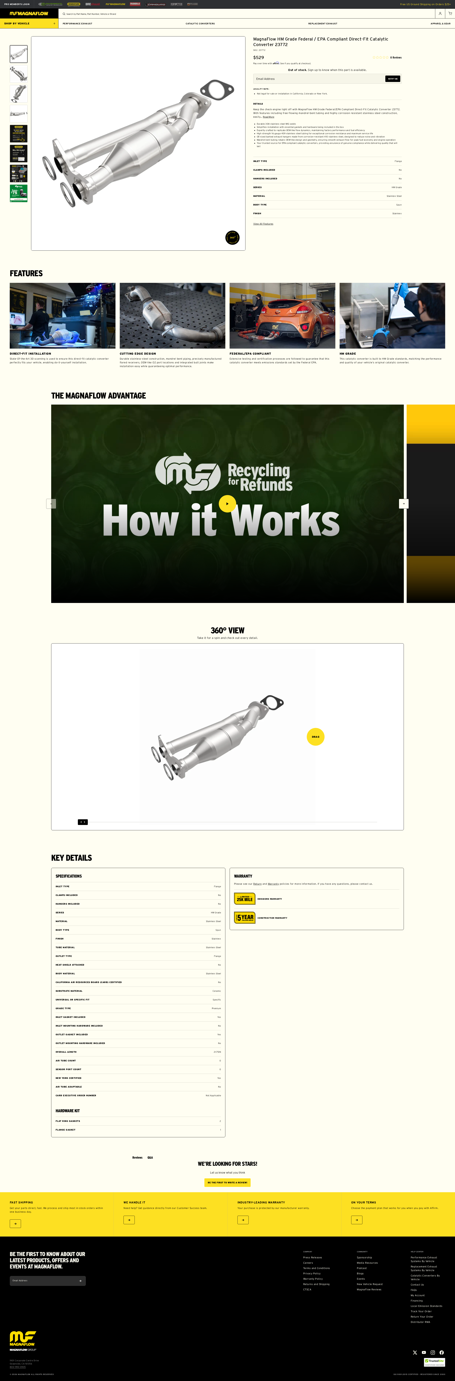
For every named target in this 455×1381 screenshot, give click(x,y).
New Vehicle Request (370, 1284)
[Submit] (80, 1281)
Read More (268, 117)
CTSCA (307, 1289)
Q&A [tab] (150, 1157)
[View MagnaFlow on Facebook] (441, 1352)
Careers (308, 1262)
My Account (418, 1295)
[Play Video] (227, 504)
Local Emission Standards (427, 1306)
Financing (417, 1300)
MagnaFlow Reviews (369, 1289)
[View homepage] (29, 13)
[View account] (440, 13)
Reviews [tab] (137, 1157)
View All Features (263, 223)
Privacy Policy (312, 1273)
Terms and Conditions (316, 1268)
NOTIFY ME (393, 79)
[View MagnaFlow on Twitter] (415, 1352)
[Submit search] (64, 14)
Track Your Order (421, 1311)
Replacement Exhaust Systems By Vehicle (424, 1268)
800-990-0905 (18, 1367)
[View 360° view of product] (232, 238)
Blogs (360, 1273)
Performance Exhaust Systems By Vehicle (424, 1259)
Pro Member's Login (17, 4)
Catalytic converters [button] (200, 23)
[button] (450, 13)
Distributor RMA (420, 1322)
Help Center (417, 1252)
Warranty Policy (313, 1278)
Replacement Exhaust (322, 23)
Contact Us (417, 1284)
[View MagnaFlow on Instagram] (432, 1352)
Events (361, 1278)
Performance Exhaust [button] (77, 23)
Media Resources (367, 1262)
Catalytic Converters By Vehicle (425, 1277)
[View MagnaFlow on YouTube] (423, 1352)
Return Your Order (422, 1316)
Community (362, 1252)
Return (257, 883)
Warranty (273, 883)
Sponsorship (364, 1257)
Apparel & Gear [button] (441, 23)
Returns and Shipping (316, 1284)
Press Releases (312, 1257)
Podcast (362, 1268)
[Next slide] (19, 246)
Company (307, 1252)
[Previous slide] (19, 40)
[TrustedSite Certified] (434, 1362)
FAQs (414, 1290)
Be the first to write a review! (227, 1182)
